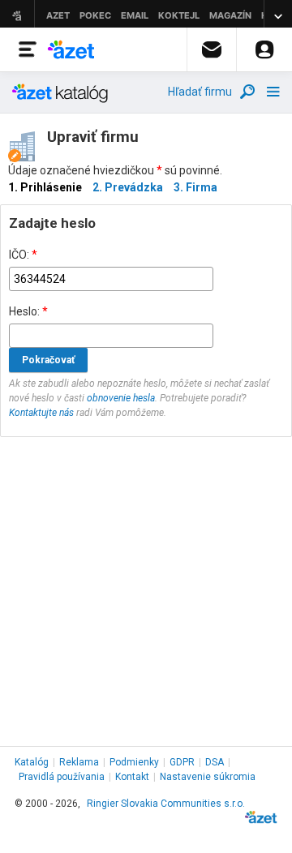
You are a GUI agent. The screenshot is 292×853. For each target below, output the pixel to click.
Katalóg (32, 762)
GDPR (182, 762)
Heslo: (28, 311)
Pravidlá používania (62, 776)
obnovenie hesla (121, 398)
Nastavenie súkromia (208, 776)
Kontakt (132, 776)
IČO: (23, 254)
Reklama (79, 762)
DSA (214, 762)
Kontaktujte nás (41, 412)
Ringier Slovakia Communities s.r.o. (166, 803)
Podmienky (134, 762)
